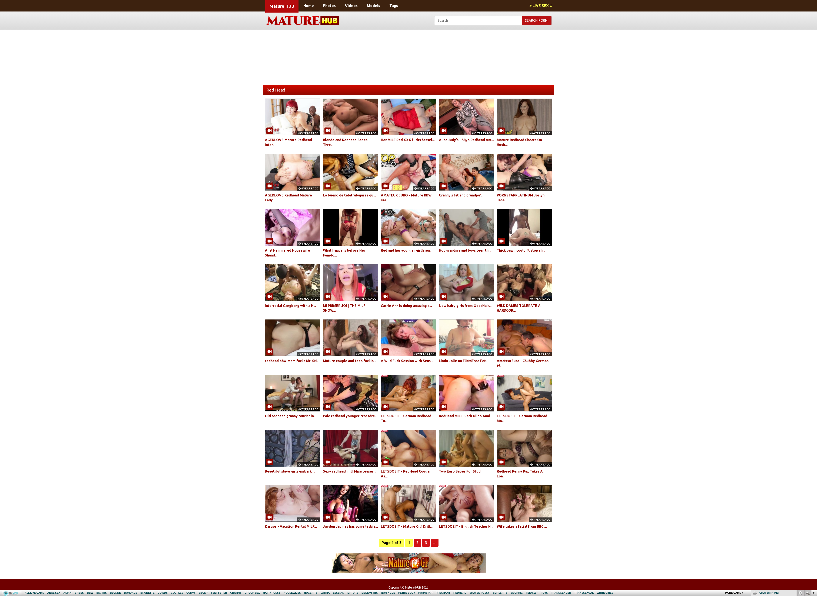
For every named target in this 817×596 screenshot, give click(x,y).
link (813, 529)
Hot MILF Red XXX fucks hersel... (408, 140)
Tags (393, 5)
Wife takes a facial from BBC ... (522, 526)
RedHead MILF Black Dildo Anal (464, 416)
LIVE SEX (541, 5)
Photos (329, 5)
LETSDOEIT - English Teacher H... (466, 526)
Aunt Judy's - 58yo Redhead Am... (466, 140)
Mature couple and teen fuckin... (349, 361)
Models (373, 5)
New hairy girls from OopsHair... (465, 306)
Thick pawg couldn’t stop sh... (521, 250)
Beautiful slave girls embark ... (290, 471)
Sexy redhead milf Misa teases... (349, 471)
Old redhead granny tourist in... (290, 416)
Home (308, 5)
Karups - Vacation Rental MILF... (291, 526)
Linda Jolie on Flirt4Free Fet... (463, 361)
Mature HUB (282, 6)
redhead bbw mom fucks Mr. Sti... (292, 361)
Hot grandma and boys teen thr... (465, 250)
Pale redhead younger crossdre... (350, 416)
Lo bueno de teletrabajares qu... (349, 195)
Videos (351, 5)
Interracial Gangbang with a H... (290, 306)
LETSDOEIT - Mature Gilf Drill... (407, 526)
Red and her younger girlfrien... (406, 250)
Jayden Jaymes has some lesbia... (350, 526)
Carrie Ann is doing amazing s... (406, 306)
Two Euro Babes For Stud (460, 471)
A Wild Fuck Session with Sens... (407, 361)
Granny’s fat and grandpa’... (461, 195)
